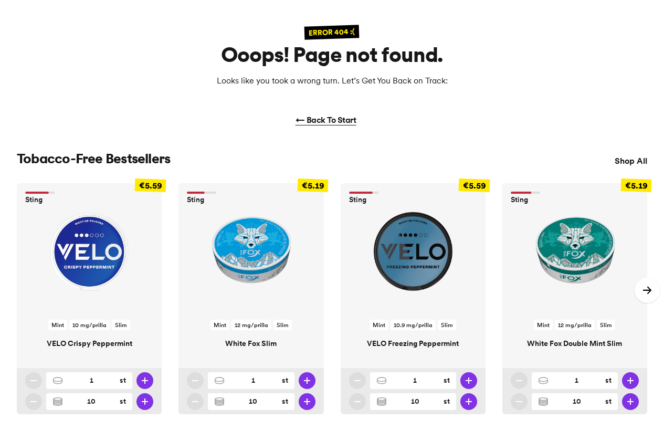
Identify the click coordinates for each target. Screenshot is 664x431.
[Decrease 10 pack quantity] (33, 401)
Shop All (631, 160)
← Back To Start (326, 119)
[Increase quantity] (144, 380)
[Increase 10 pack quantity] (144, 401)
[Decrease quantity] (33, 380)
